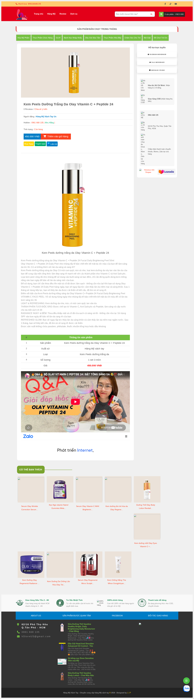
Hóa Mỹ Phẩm (23, 38)
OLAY (58, 38)
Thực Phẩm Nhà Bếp (112, 38)
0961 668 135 (31, 632)
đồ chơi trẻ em (160, 38)
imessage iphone (158, 70)
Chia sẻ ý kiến (41, 109)
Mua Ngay (29, 144)
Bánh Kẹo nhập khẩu (73, 38)
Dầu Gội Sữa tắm (92, 38)
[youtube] (175, 4)
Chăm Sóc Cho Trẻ (133, 38)
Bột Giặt (147, 38)
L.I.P (129, 693)
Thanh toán (40, 144)
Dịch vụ (73, 14)
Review (63, 14)
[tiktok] (170, 4)
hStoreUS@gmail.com (36, 636)
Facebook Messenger (157, 54)
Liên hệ (54, 144)
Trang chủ (38, 14)
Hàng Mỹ (51, 14)
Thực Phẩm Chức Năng (43, 38)
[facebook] (165, 4)
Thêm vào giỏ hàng (57, 136)
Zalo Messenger (158, 62)
